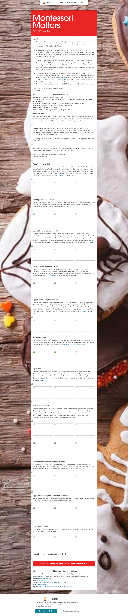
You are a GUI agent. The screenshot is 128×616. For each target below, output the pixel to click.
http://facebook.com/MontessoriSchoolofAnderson (56, 586)
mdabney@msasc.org (44, 578)
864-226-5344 (42, 584)
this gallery (61, 175)
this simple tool (40, 84)
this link (69, 206)
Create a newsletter (46, 611)
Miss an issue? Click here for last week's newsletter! (64, 563)
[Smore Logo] (47, 2)
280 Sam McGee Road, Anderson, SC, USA (53, 582)
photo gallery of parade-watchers (74, 344)
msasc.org (42, 580)
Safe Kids (60, 119)
